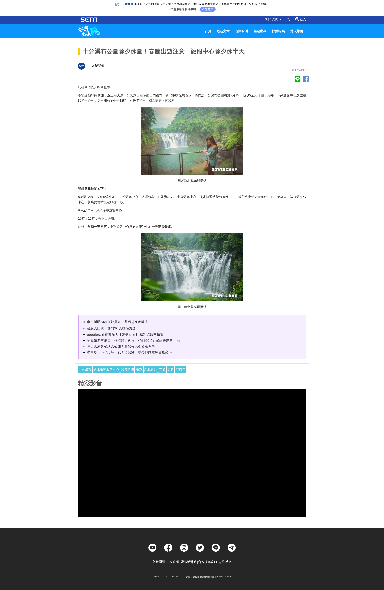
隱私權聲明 (189, 562)
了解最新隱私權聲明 (183, 9)
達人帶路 (296, 31)
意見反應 (225, 562)
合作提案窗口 (207, 562)
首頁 (208, 31)
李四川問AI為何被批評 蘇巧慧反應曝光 (117, 322)
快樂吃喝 (278, 31)
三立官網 (172, 562)
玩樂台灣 (241, 31)
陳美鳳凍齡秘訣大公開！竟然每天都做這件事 (121, 346)
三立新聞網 (157, 562)
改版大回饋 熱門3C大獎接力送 (111, 328)
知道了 (209, 9)
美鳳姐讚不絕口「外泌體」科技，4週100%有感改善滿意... (131, 340)
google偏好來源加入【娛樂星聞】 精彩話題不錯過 (125, 334)
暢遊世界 (260, 31)
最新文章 (223, 31)
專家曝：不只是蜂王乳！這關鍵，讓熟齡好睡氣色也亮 (128, 352)
